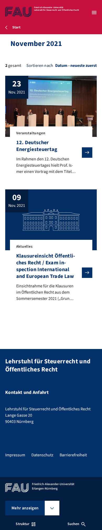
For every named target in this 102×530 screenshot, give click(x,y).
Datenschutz (42, 455)
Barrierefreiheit (73, 455)
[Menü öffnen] (94, 12)
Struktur (22, 524)
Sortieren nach (39, 65)
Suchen (73, 524)
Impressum (15, 455)
